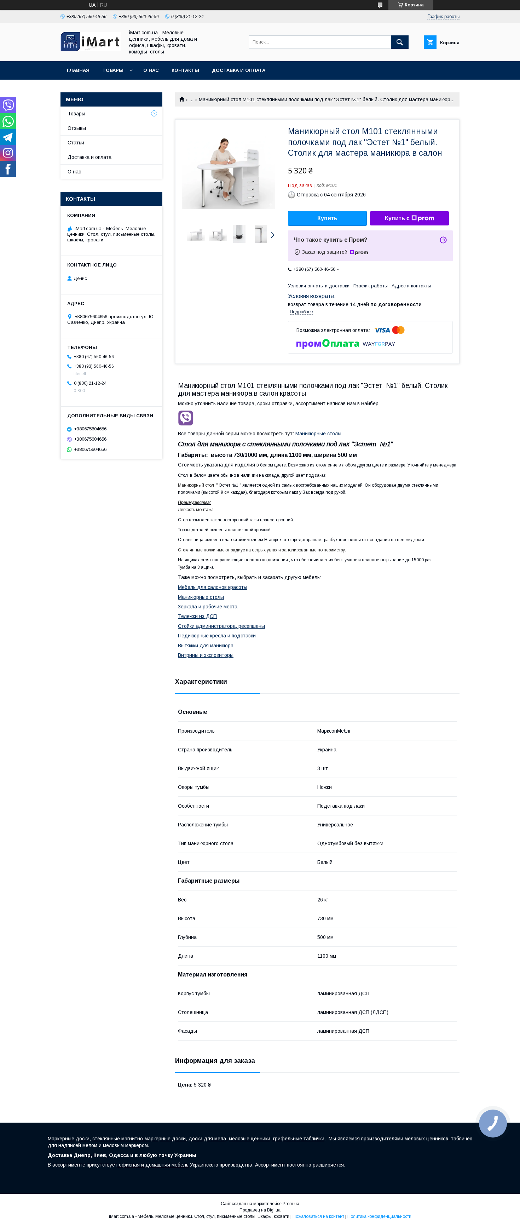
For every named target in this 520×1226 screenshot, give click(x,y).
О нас (151, 70)
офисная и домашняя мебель (153, 1165)
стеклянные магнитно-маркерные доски (139, 1138)
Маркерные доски (68, 1138)
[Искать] (400, 42)
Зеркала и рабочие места (207, 606)
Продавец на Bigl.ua (260, 1210)
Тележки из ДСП (197, 616)
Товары (112, 70)
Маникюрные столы (318, 433)
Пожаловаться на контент (318, 1216)
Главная (78, 70)
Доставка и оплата (238, 70)
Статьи (76, 142)
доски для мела (207, 1138)
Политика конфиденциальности (379, 1216)
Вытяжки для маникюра (205, 645)
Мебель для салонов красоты (212, 587)
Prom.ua (291, 1203)
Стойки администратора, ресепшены (221, 626)
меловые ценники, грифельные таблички (276, 1138)
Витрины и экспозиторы (205, 655)
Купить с (397, 218)
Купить (327, 218)
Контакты (185, 70)
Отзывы (77, 128)
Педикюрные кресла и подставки (217, 635)
